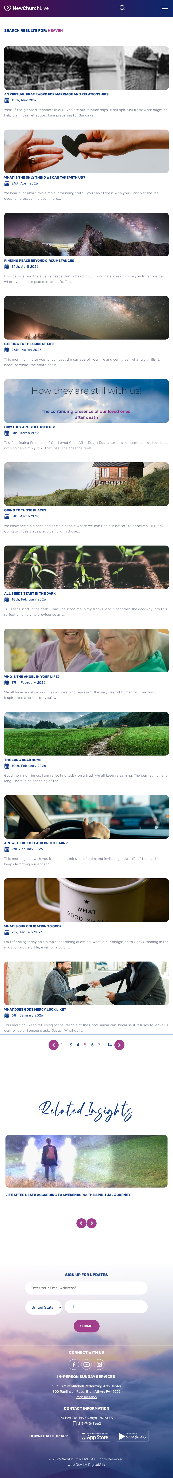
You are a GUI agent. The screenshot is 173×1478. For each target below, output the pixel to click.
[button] (81, 1223)
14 (109, 1045)
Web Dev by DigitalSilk (86, 1465)
